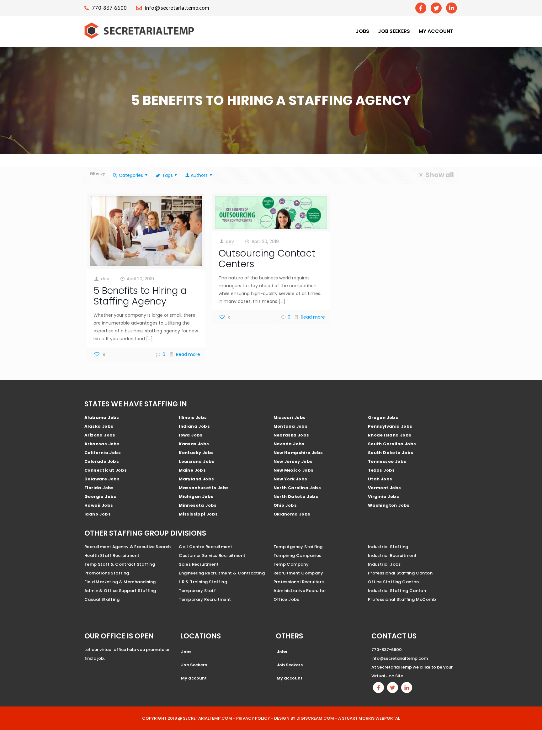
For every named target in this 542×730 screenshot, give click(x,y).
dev (105, 279)
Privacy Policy (253, 718)
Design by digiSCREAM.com (304, 718)
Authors (199, 175)
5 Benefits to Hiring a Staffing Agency (140, 296)
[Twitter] (436, 8)
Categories (131, 175)
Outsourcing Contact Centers (267, 258)
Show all (440, 175)
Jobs (362, 31)
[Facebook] (420, 8)
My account (436, 31)
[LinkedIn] (451, 8)
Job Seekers (394, 31)
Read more (188, 354)
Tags (167, 175)
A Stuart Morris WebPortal (369, 718)
